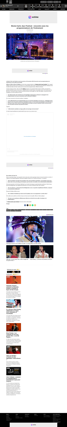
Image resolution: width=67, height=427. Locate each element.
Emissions (8, 417)
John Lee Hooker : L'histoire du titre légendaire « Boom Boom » (13, 357)
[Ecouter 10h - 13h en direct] (13, 271)
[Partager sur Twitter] (27, 205)
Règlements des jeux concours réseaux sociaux (57, 416)
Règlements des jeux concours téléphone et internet (57, 422)
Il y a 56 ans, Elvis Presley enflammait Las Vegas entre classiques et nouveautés (13, 311)
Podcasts (47, 9)
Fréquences (21, 9)
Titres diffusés (31, 9)
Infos (40, 9)
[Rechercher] (60, 2)
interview (48, 209)
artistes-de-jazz (33, 209)
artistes (51, 209)
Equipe (7, 416)
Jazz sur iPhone (46, 415)
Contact (7, 415)
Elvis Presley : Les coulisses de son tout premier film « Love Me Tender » (12, 335)
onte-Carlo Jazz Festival (13, 201)
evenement (44, 209)
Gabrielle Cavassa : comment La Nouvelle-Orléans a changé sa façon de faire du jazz (12, 287)
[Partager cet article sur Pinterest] (30, 205)
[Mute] (18, 6)
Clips (16, 415)
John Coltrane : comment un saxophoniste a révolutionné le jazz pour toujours (13, 379)
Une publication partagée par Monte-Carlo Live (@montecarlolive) (30, 154)
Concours (62, 9)
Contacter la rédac (19, 417)
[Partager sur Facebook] (25, 205)
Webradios (11, 9)
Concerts (17, 416)
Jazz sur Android (47, 416)
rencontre (37, 209)
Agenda (55, 9)
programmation (28, 209)
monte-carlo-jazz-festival (21, 209)
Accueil (3, 9)
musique (41, 209)
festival (16, 209)
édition (24, 88)
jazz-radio (12, 209)
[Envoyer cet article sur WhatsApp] (32, 205)
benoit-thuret (8, 209)
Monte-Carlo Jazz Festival (41, 84)
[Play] (1, 6)
